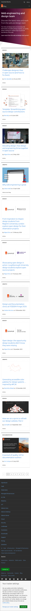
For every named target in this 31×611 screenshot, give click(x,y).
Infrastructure (11, 548)
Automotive (4, 560)
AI (1, 548)
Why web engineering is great (14, 185)
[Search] (24, 2)
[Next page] (27, 474)
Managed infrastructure (7, 493)
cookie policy (5, 602)
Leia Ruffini (7, 424)
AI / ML (3, 497)
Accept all (23, 606)
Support (3, 537)
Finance (3, 562)
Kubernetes (4, 490)
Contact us (5, 569)
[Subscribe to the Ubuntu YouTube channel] (18, 579)
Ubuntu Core (4, 508)
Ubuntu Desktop (5, 511)
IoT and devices (18, 550)
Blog (21, 573)
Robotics (3, 501)
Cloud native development (8, 553)
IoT (2, 504)
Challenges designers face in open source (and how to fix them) (13, 72)
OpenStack (4, 482)
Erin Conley (7, 461)
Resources (4, 575)
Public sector (18, 560)
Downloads (4, 533)
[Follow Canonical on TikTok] (22, 579)
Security (3, 522)
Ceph (2, 486)
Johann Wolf (7, 188)
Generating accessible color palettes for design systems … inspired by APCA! (14, 381)
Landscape (4, 526)
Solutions (3, 544)
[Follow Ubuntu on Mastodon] (2, 579)
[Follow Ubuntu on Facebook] (6, 579)
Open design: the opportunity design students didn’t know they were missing (14, 343)
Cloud (2, 519)
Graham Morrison (8, 310)
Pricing (3, 541)
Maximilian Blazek (9, 388)
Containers (4, 530)
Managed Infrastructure (22, 548)
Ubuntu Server (5, 515)
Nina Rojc (6, 115)
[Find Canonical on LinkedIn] (10, 579)
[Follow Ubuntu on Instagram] (14, 579)
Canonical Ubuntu (6, 2)
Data (4, 548)
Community (10, 573)
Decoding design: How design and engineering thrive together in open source (15, 148)
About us (3, 573)
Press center (11, 575)
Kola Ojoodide (8, 79)
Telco (24, 560)
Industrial (11, 560)
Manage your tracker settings (10, 606)
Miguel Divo (7, 154)
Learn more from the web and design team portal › (15, 35)
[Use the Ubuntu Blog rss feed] (26, 579)
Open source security (6, 550)
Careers (17, 573)
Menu (28, 2)
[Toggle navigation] (29, 6)
